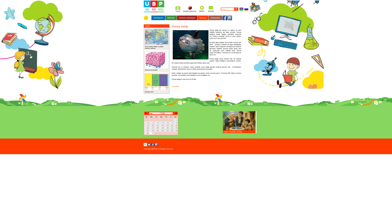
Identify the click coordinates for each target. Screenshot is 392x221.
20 (167, 128)
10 (153, 125)
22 (176, 128)
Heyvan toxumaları (151, 70)
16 (147, 128)
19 (162, 128)
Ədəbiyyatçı (215, 18)
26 (162, 130)
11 (157, 125)
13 (167, 125)
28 (172, 130)
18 (157, 128)
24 (153, 130)
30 (147, 133)
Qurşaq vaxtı (149, 92)
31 (153, 133)
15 (176, 125)
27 (167, 130)
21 (172, 128)
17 (153, 128)
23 (147, 130)
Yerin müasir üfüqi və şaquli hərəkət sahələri (154, 47)
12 (162, 125)
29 (176, 130)
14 (172, 125)
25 (157, 130)
